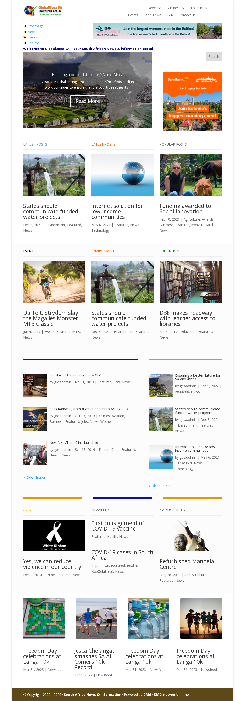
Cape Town (152, 15)
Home (133, 8)
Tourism (196, 8)
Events (133, 15)
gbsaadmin (62, 382)
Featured (74, 225)
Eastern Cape (109, 449)
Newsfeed (55, 669)
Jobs (84, 421)
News (152, 8)
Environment (55, 225)
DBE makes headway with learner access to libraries (187, 318)
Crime (50, 574)
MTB (76, 331)
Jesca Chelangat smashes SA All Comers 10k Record (94, 659)
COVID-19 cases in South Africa (122, 554)
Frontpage (36, 26)
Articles (104, 415)
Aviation (118, 415)
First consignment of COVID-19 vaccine (117, 525)
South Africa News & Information (92, 694)
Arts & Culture (195, 574)
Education (188, 331)
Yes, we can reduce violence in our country (52, 564)
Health (55, 455)
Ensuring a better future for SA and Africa (87, 74)
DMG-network (166, 694)
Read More (88, 101)
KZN (170, 15)
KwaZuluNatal (202, 225)
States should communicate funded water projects (50, 211)
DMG (147, 694)
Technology (100, 230)
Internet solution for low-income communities (117, 211)
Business (173, 8)
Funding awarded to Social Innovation (185, 208)
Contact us (187, 15)
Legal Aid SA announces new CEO (76, 375)
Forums (33, 43)
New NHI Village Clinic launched (74, 442)
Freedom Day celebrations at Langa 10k (42, 656)
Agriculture (192, 219)
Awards (207, 219)
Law (116, 382)
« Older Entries (34, 477)
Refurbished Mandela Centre (187, 564)
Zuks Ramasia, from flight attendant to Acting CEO (89, 409)
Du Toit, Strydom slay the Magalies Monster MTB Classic (50, 318)
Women (106, 421)
